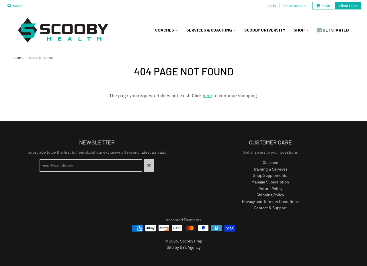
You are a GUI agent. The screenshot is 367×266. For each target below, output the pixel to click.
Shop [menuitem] (299, 30)
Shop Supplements (270, 175)
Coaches (270, 162)
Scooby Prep (191, 241)
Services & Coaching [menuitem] (209, 30)
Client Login (348, 5)
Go (149, 165)
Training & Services (270, 169)
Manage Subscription (270, 182)
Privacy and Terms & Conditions (270, 201)
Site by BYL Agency (184, 247)
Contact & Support (270, 207)
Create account (295, 5)
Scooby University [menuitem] (264, 30)
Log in (271, 5)
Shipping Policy (270, 194)
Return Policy (270, 188)
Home (19, 58)
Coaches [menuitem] (164, 30)
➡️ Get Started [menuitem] (333, 30)
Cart (325, 5)
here (207, 95)
